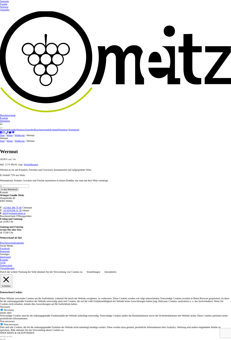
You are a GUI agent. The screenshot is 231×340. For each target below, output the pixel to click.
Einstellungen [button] (93, 272)
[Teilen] (7, 336)
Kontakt (4, 118)
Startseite (4, 1)
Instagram (5, 251)
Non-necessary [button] (7, 321)
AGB (3, 262)
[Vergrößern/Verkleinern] (1, 336)
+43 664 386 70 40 (12, 207)
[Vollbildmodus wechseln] (4, 336)
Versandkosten (31, 164)
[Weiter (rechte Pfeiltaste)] (4, 339)
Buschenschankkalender (12, 243)
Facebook (5, 248)
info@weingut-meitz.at (14, 213)
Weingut (4, 7)
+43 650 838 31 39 (12, 210)
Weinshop (5, 121)
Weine (9, 135)
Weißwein (20, 135)
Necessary (9, 310)
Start (2, 135)
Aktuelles (4, 9)
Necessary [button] (5, 307)
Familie (3, 4)
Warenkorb (73, 129)
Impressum (5, 257)
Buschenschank (8, 115)
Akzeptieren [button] (110, 272)
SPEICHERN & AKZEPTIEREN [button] (17, 333)
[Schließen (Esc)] (10, 336)
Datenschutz (6, 265)
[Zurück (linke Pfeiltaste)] (1, 339)
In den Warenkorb (9, 189)
